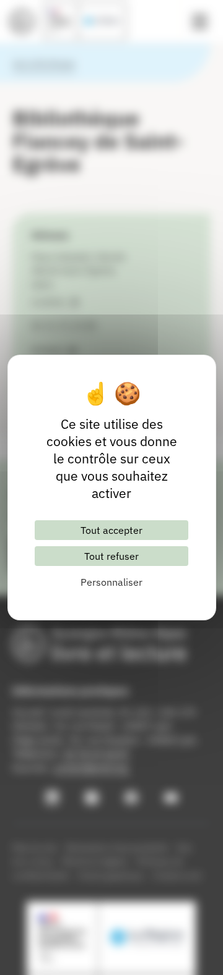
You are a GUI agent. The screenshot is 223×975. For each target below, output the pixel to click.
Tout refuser (111, 556)
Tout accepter (111, 530)
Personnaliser (111, 582)
